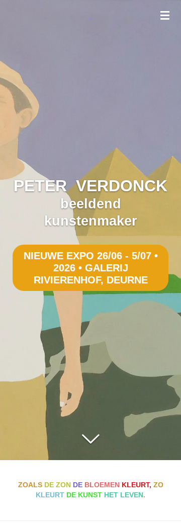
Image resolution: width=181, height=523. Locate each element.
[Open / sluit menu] (165, 15)
